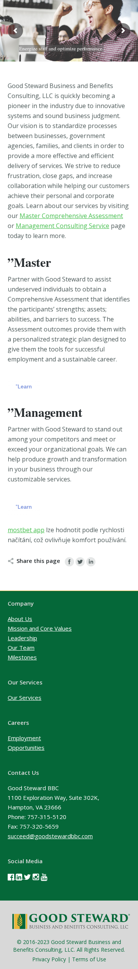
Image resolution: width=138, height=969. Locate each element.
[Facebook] (69, 561)
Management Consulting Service (62, 225)
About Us (20, 619)
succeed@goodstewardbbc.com (50, 836)
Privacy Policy (49, 959)
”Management (45, 412)
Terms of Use (89, 959)
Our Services (24, 697)
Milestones (22, 657)
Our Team (21, 647)
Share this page (38, 560)
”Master (29, 262)
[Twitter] (80, 561)
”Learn (24, 386)
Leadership (22, 638)
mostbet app (26, 530)
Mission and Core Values (40, 628)
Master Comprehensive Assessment (71, 215)
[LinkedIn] (90, 561)
